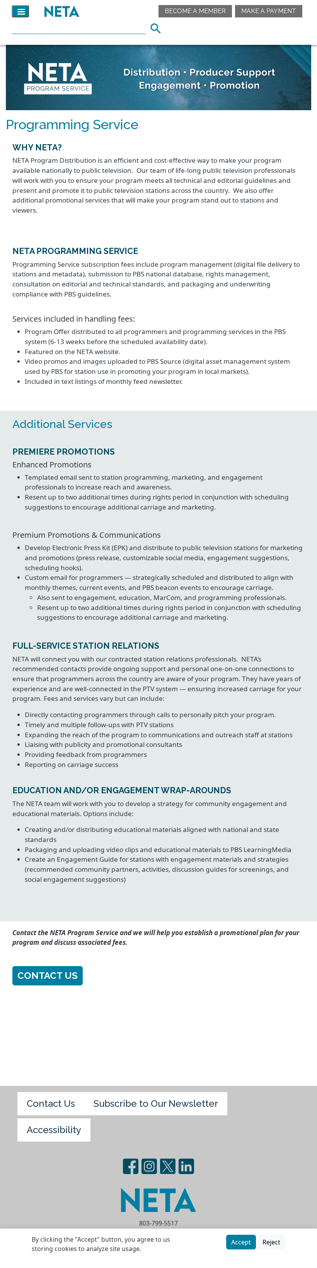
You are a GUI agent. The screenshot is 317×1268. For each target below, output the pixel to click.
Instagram (149, 1166)
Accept (241, 1242)
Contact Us (47, 975)
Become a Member (195, 11)
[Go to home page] (60, 11)
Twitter (168, 1166)
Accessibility (54, 1129)
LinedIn (186, 1166)
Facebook (130, 1166)
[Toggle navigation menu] (20, 11)
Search (158, 27)
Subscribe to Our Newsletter (156, 1103)
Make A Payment (268, 11)
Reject (271, 1242)
